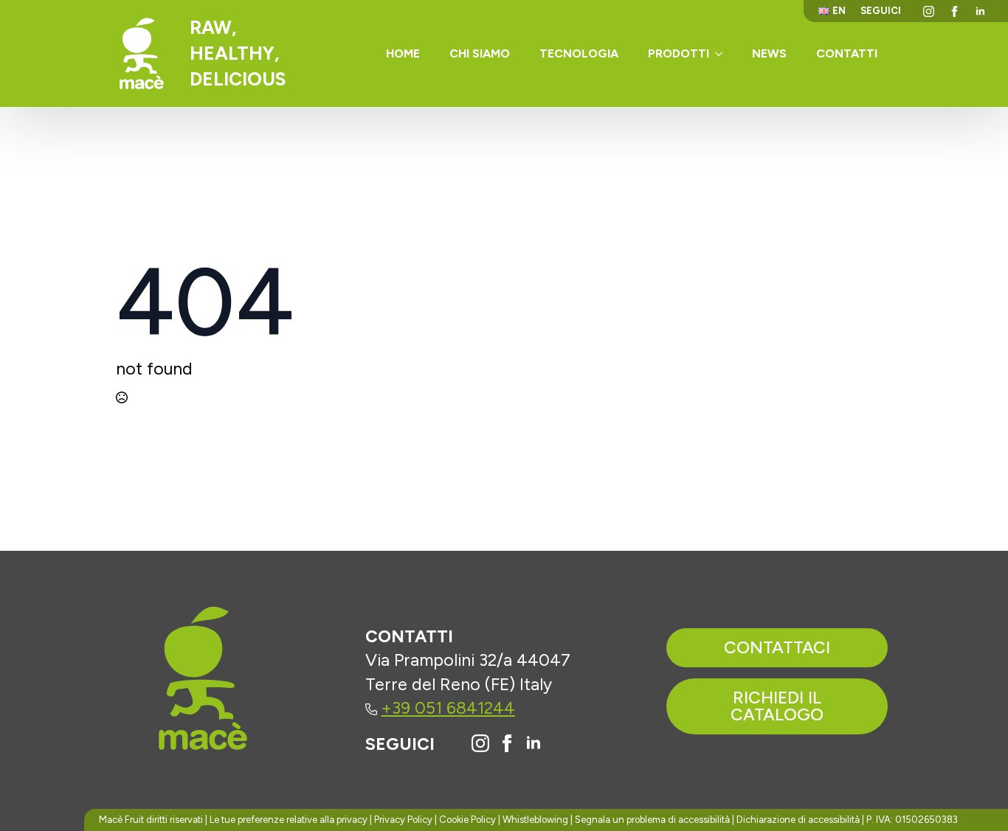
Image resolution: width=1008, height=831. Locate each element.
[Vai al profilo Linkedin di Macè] (533, 743)
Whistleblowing (535, 819)
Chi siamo (479, 53)
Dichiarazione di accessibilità (798, 819)
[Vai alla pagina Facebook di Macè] (507, 743)
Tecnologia (578, 53)
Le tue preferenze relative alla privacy (288, 819)
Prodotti (678, 53)
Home (403, 53)
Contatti (846, 53)
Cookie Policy (467, 819)
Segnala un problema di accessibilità (652, 819)
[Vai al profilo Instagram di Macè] (480, 743)
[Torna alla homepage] (142, 53)
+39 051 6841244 (448, 708)
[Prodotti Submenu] (723, 53)
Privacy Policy (403, 819)
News (769, 53)
